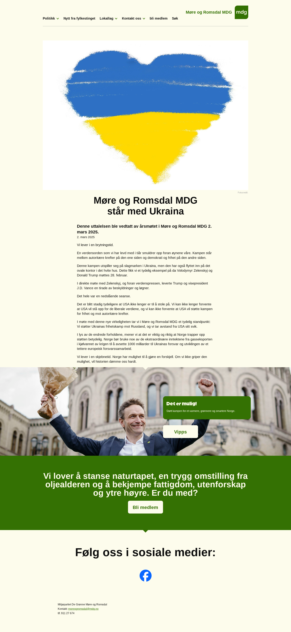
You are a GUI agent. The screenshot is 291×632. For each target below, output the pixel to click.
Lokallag (106, 18)
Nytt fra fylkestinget (79, 18)
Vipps (180, 431)
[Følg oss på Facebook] (145, 580)
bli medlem (159, 18)
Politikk (49, 18)
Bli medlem (145, 507)
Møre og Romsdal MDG (209, 11)
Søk (175, 18)
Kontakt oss (131, 18)
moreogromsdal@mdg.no (83, 608)
